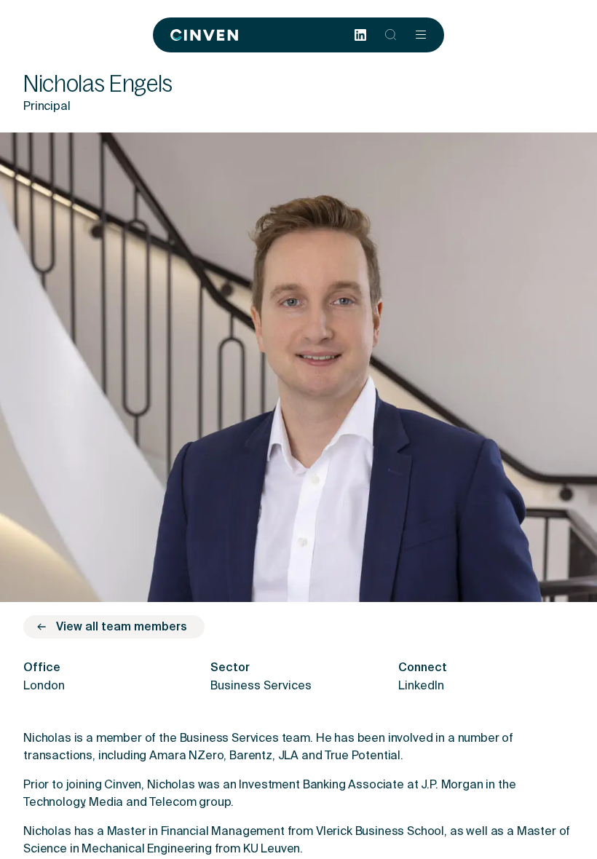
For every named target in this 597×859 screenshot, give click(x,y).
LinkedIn (421, 686)
